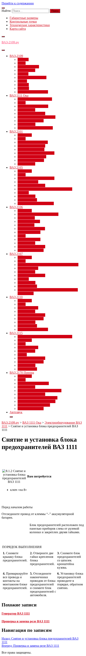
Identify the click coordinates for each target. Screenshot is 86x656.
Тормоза (23, 84)
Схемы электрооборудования (37, 397)
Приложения (26, 70)
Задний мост (26, 218)
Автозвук (16, 412)
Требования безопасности (35, 128)
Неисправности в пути (33, 383)
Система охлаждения (32, 77)
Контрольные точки (23, 21)
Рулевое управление (31, 113)
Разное (22, 354)
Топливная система (31, 160)
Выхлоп (23, 59)
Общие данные (28, 182)
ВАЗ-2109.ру (10, 42)
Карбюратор (26, 225)
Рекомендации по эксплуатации (39, 390)
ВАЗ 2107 (16, 254)
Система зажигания (31, 149)
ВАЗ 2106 (16, 207)
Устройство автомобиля (34, 405)
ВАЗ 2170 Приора (22, 372)
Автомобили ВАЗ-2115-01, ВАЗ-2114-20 (45, 336)
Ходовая (23, 88)
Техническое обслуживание (36, 117)
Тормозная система (31, 120)
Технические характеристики (30, 25)
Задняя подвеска (29, 221)
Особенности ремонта (33, 142)
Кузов (22, 63)
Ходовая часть (27, 200)
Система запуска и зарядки (36, 153)
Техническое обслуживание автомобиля (45, 189)
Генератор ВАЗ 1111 (16, 613)
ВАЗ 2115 (16, 333)
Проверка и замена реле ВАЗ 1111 (26, 621)
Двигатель (25, 135)
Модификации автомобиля (36, 178)
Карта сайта (18, 28)
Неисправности (28, 66)
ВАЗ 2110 (16, 297)
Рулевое (23, 74)
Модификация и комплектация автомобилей (48, 264)
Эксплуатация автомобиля (36, 203)
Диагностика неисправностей (38, 214)
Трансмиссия (26, 124)
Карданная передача (31, 228)
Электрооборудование (33, 92)
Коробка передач (29, 232)
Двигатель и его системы (35, 99)
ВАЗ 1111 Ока (19, 95)
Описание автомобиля (33, 106)
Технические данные (32, 156)
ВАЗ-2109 (16, 56)
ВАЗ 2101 (16, 131)
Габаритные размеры (24, 18)
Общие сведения (29, 239)
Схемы (22, 81)
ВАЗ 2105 (16, 167)
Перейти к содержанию (18, 3)
